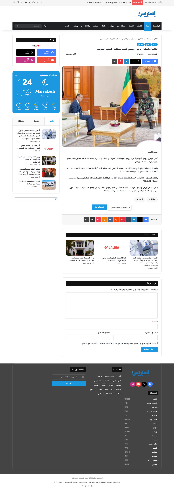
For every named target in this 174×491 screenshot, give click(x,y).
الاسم (155, 321)
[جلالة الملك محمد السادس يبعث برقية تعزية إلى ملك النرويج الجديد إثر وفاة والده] (49, 172)
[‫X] (140, 219)
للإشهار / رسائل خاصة (104, 482)
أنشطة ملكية (152, 403)
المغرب (139, 199)
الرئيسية (156, 26)
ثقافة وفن (121, 26)
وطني (75, 26)
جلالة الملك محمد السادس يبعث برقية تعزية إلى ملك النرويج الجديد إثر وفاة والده (29, 172)
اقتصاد (139, 26)
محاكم (154, 456)
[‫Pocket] (98, 219)
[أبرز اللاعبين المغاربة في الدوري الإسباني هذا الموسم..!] (112, 248)
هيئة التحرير (152, 54)
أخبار (147, 26)
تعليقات (21, 121)
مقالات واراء (85, 26)
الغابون (151, 199)
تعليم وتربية (152, 411)
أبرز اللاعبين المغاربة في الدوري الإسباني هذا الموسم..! (114, 259)
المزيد (67, 26)
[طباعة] (114, 61)
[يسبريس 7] (148, 14)
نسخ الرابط (99, 207)
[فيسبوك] (146, 219)
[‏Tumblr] (128, 219)
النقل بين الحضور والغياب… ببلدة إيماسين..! (29, 182)
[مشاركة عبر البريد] (92, 219)
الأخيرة (36, 121)
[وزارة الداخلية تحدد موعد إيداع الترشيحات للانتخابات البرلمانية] (80, 248)
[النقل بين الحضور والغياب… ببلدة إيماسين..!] (49, 185)
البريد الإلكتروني (151, 332)
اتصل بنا (92, 482)
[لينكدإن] (126, 61)
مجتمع (95, 26)
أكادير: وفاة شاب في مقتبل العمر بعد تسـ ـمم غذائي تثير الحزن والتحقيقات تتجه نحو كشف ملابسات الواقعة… (145, 262)
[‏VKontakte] (110, 219)
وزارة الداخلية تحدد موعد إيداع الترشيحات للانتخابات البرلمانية (109, 2)
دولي (112, 26)
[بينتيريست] (120, 61)
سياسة (154, 440)
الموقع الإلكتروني (104, 332)
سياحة (154, 436)
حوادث (154, 423)
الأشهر (52, 121)
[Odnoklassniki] (104, 219)
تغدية (131, 26)
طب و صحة (152, 444)
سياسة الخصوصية (71, 482)
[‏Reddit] (116, 219)
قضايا (155, 448)
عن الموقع (116, 482)
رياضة (104, 26)
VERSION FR (58, 482)
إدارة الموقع (83, 482)
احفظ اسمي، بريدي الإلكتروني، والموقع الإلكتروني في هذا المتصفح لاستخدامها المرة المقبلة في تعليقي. (118, 343)
